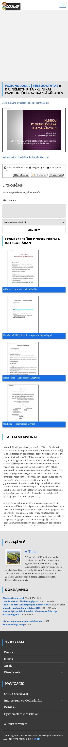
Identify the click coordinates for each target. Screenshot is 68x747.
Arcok (8, 665)
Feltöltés (10, 707)
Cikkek (8, 659)
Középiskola (12, 672)
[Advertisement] (34, 45)
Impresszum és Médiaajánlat (23, 700)
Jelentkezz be (22, 174)
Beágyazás (57, 174)
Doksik (8, 652)
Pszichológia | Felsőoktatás (31, 85)
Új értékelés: (9, 200)
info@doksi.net (25, 738)
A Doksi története (15, 723)
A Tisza (31, 551)
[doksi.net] (11, 6)
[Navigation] (62, 5)
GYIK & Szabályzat (16, 693)
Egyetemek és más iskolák (21, 714)
